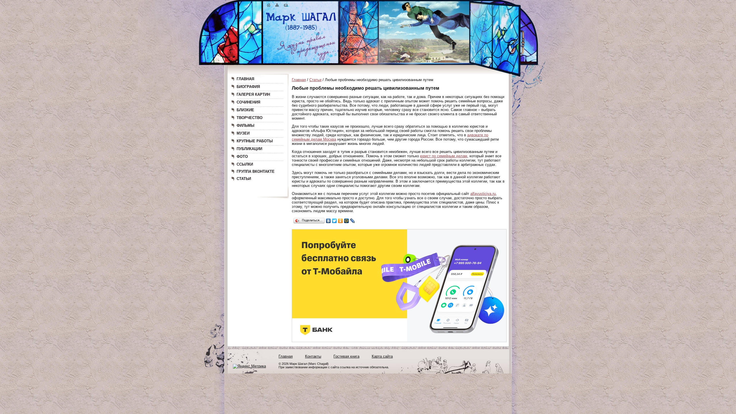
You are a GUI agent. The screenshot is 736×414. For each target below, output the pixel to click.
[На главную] (269, 6)
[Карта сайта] (277, 6)
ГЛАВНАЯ (245, 79)
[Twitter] (334, 221)
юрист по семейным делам (443, 156)
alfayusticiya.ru (483, 193)
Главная (299, 80)
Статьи (315, 80)
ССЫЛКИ (245, 164)
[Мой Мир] (347, 221)
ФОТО (242, 156)
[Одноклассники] (341, 221)
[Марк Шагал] (301, 30)
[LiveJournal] (353, 221)
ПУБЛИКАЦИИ (249, 149)
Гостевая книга (346, 356)
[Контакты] (285, 6)
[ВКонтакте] (328, 221)
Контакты (313, 356)
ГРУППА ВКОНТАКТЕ (256, 171)
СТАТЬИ (244, 179)
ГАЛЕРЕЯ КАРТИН (253, 94)
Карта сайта (382, 356)
